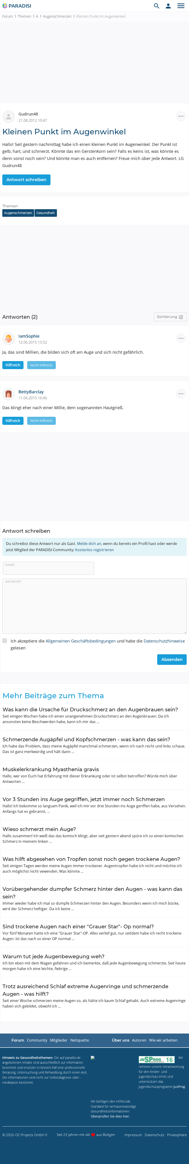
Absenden (172, 659)
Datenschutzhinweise (164, 641)
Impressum (133, 1134)
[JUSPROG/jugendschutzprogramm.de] (157, 1059)
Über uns (120, 1040)
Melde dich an (89, 543)
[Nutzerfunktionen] (168, 6)
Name (10, 565)
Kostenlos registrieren (94, 549)
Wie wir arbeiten (163, 1040)
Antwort (13, 581)
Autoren (139, 1040)
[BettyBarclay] (10, 394)
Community (37, 1040)
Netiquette (79, 1040)
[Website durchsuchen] (156, 6)
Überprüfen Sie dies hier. (110, 1116)
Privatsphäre (177, 1134)
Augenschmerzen (57, 16)
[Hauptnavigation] (181, 6)
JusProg (179, 1086)
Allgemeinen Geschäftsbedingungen (81, 641)
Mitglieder (59, 1040)
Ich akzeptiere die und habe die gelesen (98, 644)
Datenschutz (154, 1134)
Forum (7, 16)
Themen (24, 16)
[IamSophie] (10, 338)
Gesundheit (45, 213)
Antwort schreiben (26, 179)
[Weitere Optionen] (181, 116)
